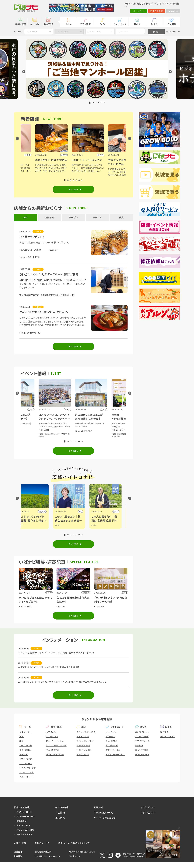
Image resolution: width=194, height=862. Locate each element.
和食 (21, 741)
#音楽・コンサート (107, 427)
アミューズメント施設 (86, 732)
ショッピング (120, 24)
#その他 (69, 436)
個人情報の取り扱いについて (82, 851)
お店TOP (48, 24)
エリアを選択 (31, 31)
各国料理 (23, 754)
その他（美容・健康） (55, 754)
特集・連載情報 (22, 807)
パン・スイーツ (25, 763)
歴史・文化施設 (83, 745)
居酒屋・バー (25, 732)
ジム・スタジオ (52, 749)
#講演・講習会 (78, 434)
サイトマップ (74, 856)
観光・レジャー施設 (85, 741)
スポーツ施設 (83, 736)
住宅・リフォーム (142, 741)
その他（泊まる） (167, 736)
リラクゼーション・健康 (56, 745)
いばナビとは (148, 807)
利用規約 (18, 856)
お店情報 (60, 812)
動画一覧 (98, 807)
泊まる (154, 24)
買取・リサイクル (113, 749)
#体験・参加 (68, 434)
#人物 (32, 525)
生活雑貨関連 (112, 745)
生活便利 (139, 745)
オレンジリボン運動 (25, 829)
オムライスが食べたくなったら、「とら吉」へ (43, 312)
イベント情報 (62, 807)
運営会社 (18, 851)
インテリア (110, 736)
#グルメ (41, 431)
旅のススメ (22, 821)
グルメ (68, 24)
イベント (34, 24)
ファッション (111, 732)
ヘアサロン (51, 732)
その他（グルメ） (26, 776)
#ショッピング (32, 431)
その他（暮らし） (142, 754)
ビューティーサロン (54, 741)
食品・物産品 (111, 741)
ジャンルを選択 (94, 31)
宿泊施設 (164, 732)
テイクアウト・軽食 (27, 767)
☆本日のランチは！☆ (31, 236)
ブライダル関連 (142, 736)
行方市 (54, 511)
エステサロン (52, 736)
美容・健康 (85, 24)
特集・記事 (20, 24)
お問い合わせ (148, 812)
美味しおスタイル (24, 834)
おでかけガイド (23, 825)
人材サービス (20, 843)
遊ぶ (102, 24)
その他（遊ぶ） (83, 754)
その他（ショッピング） (115, 754)
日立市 (91, 511)
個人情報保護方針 (43, 851)
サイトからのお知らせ (105, 817)
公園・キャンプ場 (84, 749)
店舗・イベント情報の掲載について (73, 843)
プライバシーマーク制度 (132, 854)
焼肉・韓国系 (25, 749)
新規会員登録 (156, 11)
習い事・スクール (142, 732)
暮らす (137, 24)
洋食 (21, 736)
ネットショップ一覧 (103, 812)
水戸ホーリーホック (26, 816)
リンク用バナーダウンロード (47, 856)
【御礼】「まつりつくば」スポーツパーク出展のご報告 (48, 274)
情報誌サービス (42, 843)
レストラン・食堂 (26, 772)
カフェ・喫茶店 (26, 758)
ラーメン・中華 (25, 745)
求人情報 (171, 24)
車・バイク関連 (141, 749)
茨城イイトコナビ (24, 811)
